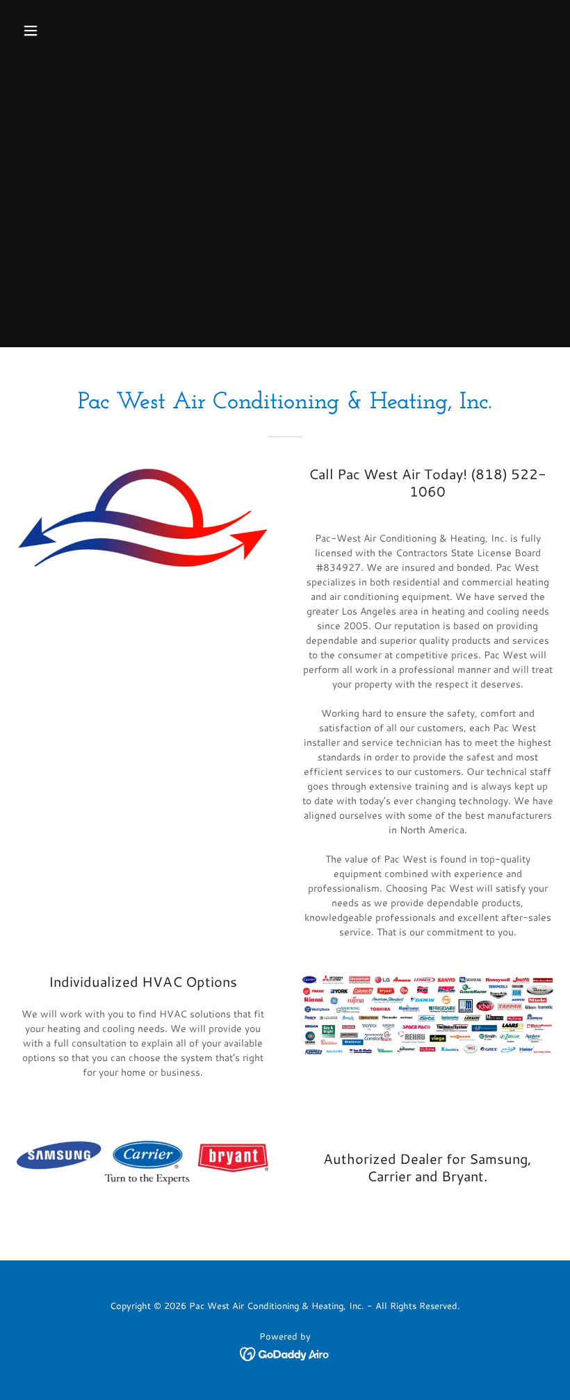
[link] (285, 1353)
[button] (78, 30)
